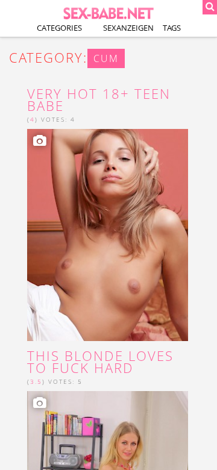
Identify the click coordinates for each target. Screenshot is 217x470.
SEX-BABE (108, 12)
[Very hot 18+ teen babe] (107, 235)
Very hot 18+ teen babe (99, 100)
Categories (59, 28)
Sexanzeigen (128, 28)
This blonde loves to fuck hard (100, 362)
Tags (172, 28)
